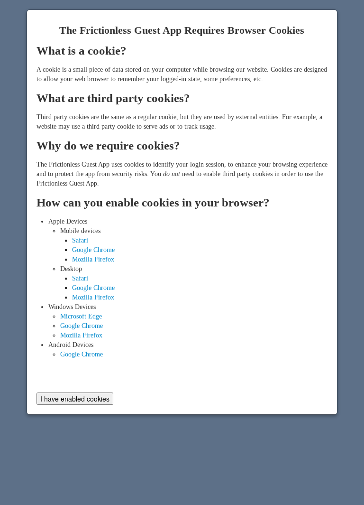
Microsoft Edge (81, 316)
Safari (80, 240)
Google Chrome (93, 249)
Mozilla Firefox (93, 259)
